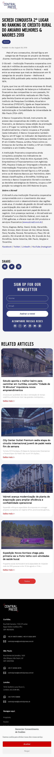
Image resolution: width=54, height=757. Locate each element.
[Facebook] (15, 326)
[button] (5, 266)
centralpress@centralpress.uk (19, 701)
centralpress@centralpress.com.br (21, 641)
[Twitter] (25, 326)
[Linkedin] (30, 326)
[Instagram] (20, 326)
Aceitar (27, 744)
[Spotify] (39, 326)
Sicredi (6, 42)
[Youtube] (35, 326)
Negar (27, 751)
